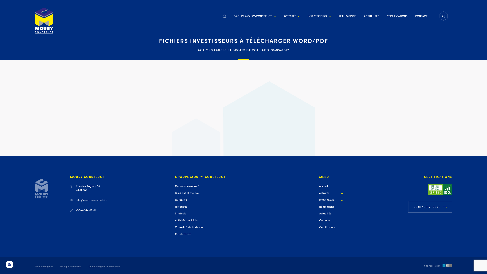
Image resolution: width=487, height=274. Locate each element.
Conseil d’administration (189, 227)
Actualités (371, 16)
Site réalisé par (432, 266)
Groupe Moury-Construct (253, 16)
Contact (421, 16)
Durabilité (181, 200)
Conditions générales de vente (104, 266)
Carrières (324, 220)
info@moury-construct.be (91, 200)
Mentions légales (44, 266)
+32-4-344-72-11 (86, 210)
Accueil (224, 16)
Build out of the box (187, 193)
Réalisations (347, 16)
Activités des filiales (187, 220)
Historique (181, 206)
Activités (289, 16)
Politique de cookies (70, 266)
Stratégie (180, 213)
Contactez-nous (427, 206)
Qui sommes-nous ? (187, 186)
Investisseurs (317, 16)
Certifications (397, 16)
